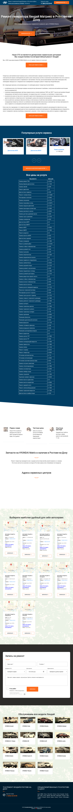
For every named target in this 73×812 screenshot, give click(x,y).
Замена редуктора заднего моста (28, 276)
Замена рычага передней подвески (28, 287)
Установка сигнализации (25, 358)
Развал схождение (59, 149)
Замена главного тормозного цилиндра (29, 298)
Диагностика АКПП (13, 150)
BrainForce (39, 808)
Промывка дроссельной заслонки (28, 320)
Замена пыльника (24, 252)
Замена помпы (23, 347)
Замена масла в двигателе (26, 379)
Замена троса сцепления (25, 216)
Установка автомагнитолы (26, 355)
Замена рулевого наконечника (27, 268)
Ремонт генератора (24, 352)
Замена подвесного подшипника (28, 260)
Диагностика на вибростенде (27, 393)
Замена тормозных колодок (26, 311)
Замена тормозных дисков (26, 306)
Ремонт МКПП (23, 230)
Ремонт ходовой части (25, 385)
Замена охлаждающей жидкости (28, 341)
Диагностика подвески (25, 192)
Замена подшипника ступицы (27, 271)
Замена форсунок (24, 322)
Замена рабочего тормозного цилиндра (29, 301)
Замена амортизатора (25, 254)
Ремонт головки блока (25, 195)
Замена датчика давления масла (28, 214)
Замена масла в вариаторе (26, 382)
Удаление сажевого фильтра (26, 377)
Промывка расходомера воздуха (28, 330)
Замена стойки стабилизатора (27, 246)
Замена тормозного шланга (26, 309)
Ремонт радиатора (24, 333)
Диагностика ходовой (25, 238)
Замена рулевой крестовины (27, 273)
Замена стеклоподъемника (26, 366)
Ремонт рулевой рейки (25, 243)
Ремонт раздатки (23, 233)
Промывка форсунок (24, 317)
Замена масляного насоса (26, 211)
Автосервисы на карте (44, 33)
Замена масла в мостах (25, 284)
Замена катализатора (25, 369)
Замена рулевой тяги (24, 249)
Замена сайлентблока (25, 263)
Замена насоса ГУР (24, 336)
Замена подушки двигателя (26, 205)
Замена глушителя (24, 374)
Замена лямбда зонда (25, 371)
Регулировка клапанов (25, 197)
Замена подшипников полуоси (27, 257)
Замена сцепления (24, 314)
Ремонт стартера (23, 349)
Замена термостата (24, 344)
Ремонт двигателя (24, 189)
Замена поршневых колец (26, 203)
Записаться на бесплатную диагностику (35, 168)
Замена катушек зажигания (26, 363)
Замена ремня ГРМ (24, 181)
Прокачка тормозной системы (27, 290)
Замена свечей (23, 186)
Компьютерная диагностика (26, 184)
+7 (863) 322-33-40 (46, 3)
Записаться (10, 553)
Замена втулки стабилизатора (27, 282)
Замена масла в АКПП (25, 235)
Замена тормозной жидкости (27, 390)
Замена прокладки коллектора (27, 208)
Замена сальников (24, 200)
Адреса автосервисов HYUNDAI (16, 3)
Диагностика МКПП (36, 150)
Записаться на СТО (60, 2)
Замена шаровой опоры (25, 265)
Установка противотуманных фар (28, 360)
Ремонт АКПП (22, 227)
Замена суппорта (23, 303)
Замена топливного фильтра (27, 325)
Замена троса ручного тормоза (27, 295)
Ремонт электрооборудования (27, 388)
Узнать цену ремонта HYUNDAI (36, 64)
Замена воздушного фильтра (27, 328)
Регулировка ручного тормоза (27, 292)
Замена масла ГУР (24, 339)
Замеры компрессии (24, 219)
